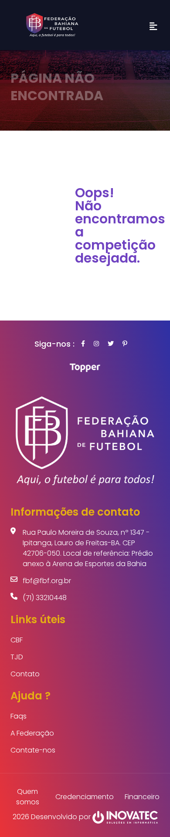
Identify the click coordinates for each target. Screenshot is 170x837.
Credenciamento (84, 797)
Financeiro (142, 797)
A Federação (32, 733)
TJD (16, 657)
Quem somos (27, 796)
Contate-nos (32, 750)
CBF (16, 640)
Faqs (18, 716)
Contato (25, 674)
